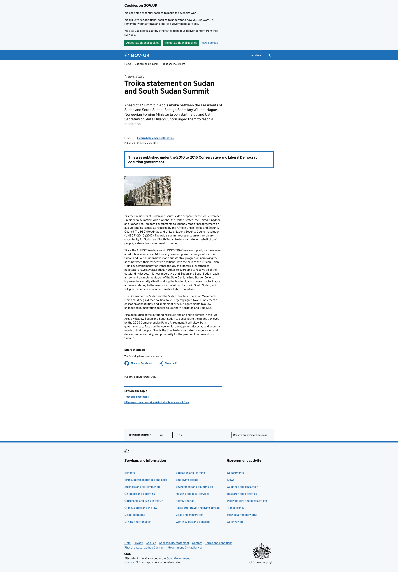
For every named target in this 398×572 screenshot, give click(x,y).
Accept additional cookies (142, 42)
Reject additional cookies (181, 42)
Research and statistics (242, 494)
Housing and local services (192, 494)
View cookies (209, 42)
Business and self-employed (142, 487)
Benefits (129, 473)
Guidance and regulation (242, 487)
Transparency (235, 507)
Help (127, 543)
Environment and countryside (194, 487)
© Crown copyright (261, 562)
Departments (235, 473)
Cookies (151, 543)
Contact (197, 543)
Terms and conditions (218, 543)
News (230, 480)
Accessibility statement (174, 543)
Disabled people (134, 514)
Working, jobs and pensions (193, 521)
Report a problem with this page (250, 434)
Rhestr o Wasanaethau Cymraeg (144, 547)
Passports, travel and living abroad (198, 507)
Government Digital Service (185, 547)
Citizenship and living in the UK (143, 501)
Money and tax (185, 501)
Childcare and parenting (139, 494)
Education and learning (190, 473)
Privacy (138, 543)
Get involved (235, 521)
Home (127, 63)
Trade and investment (173, 63)
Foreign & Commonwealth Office (155, 138)
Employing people (187, 480)
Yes (164, 434)
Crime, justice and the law (140, 507)
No (183, 434)
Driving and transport (137, 521)
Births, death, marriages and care (145, 480)
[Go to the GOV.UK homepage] (137, 55)
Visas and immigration (189, 514)
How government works (242, 514)
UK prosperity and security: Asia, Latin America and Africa (156, 402)
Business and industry (146, 63)
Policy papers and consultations (247, 501)
